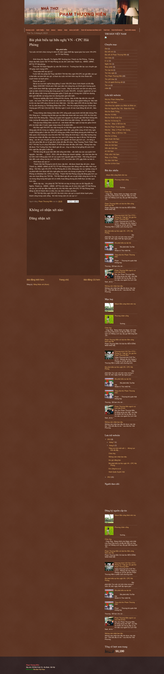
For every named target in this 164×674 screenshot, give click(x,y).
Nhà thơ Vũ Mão (110, 115)
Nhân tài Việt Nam (111, 145)
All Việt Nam (109, 151)
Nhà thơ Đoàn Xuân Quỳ (113, 118)
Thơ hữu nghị (130, 30)
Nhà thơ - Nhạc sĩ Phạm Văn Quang (117, 130)
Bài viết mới (109, 52)
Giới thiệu (40, 30)
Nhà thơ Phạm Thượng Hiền (115, 127)
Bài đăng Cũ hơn (92, 280)
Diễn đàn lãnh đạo (111, 148)
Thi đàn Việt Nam (111, 102)
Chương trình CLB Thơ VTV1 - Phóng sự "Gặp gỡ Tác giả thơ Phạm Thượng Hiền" (125, 217)
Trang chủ (30, 30)
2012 (109, 477)
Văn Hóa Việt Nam (111, 142)
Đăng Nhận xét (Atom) (41, 284)
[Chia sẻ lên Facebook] (75, 201)
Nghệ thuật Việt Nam (112, 139)
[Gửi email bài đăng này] (68, 201)
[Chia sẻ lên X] (73, 201)
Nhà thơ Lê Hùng (111, 136)
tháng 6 (112, 445)
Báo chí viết (74, 30)
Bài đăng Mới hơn (35, 280)
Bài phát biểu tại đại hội (123, 243)
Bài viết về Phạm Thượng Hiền (116, 55)
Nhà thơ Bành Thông (112, 111)
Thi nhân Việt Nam (111, 160)
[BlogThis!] (71, 201)
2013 (109, 439)
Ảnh (65, 30)
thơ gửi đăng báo (115, 460)
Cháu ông (108, 192)
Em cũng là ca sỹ (115, 469)
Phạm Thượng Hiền (46, 201)
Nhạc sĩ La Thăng (111, 157)
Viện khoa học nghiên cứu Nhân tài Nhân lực (120, 105)
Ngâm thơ (108, 64)
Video (60, 30)
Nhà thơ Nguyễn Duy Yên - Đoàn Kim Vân (119, 108)
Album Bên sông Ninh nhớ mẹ (116, 175)
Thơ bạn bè (109, 70)
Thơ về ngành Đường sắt (91, 30)
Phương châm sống (122, 180)
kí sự (107, 61)
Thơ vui (106, 30)
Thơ (47, 30)
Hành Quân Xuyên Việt (117, 472)
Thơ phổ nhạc (117, 30)
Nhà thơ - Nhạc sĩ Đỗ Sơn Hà (115, 124)
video (107, 88)
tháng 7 (112, 442)
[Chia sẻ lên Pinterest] (77, 201)
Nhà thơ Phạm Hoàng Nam (114, 99)
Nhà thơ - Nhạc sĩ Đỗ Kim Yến (115, 133)
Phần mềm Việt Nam (112, 154)
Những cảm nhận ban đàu (114, 286)
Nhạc (53, 30)
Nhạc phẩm (109, 67)
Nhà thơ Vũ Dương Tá (113, 121)
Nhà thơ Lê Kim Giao (112, 163)
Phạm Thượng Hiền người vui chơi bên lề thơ (125, 271)
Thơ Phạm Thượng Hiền (113, 76)
